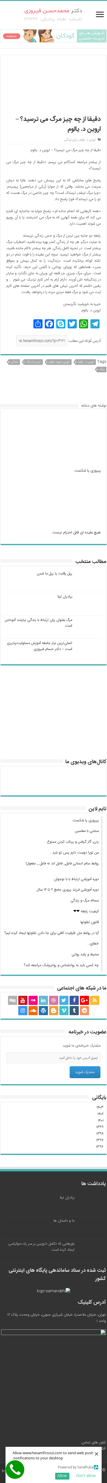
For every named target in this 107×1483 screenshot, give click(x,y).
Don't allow (86, 1476)
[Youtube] (22, 1000)
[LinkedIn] (43, 1000)
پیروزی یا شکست (87, 471)
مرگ (101, 369)
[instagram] (22, 1010)
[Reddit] (84, 1010)
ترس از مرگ (33, 362)
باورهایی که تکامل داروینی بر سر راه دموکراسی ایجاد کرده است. (41, 1247)
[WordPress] (43, 1010)
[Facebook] (74, 1000)
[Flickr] (33, 1000)
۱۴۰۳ (100, 1107)
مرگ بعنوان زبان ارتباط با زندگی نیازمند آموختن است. (38, 623)
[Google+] (84, 1000)
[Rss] (94, 1000)
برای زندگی (71, 140)
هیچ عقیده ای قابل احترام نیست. (76, 532)
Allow (62, 1476)
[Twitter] (63, 1000)
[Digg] (12, 1000)
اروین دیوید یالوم (59, 362)
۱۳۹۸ (100, 1134)
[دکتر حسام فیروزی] (53, 15)
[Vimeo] (63, 1010)
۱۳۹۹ (100, 1127)
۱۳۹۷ (100, 1140)
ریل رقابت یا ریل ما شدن (54, 573)
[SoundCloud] (33, 1010)
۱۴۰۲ (100, 1114)
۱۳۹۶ (100, 1147)
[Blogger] (53, 1010)
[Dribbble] (53, 1000)
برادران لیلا (64, 597)
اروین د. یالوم (87, 140)
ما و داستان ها (63, 1221)
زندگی (14, 362)
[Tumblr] (74, 1010)
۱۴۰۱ (101, 1121)
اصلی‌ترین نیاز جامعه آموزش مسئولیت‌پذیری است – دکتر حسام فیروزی (39, 646)
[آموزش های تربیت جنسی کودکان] (53, 36)
